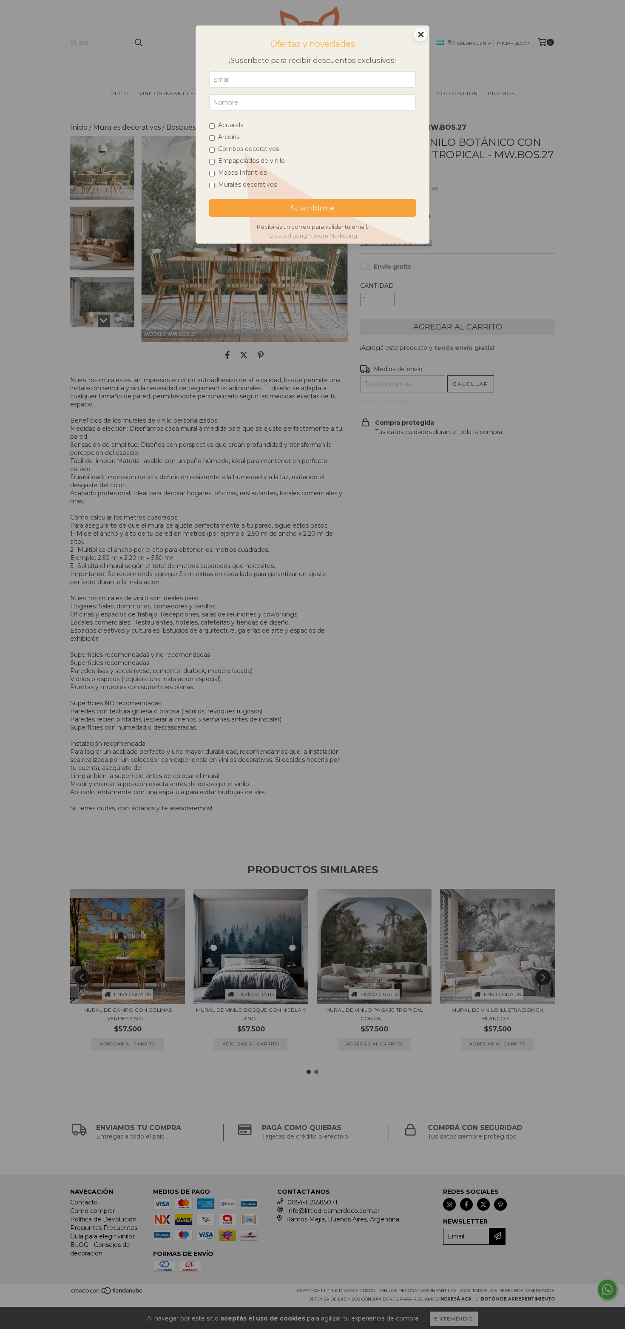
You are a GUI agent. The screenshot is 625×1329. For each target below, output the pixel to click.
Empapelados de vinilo (251, 161)
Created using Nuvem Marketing (312, 236)
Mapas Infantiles (242, 172)
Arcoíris (228, 137)
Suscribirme (313, 208)
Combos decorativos (248, 149)
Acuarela (231, 125)
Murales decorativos (247, 184)
